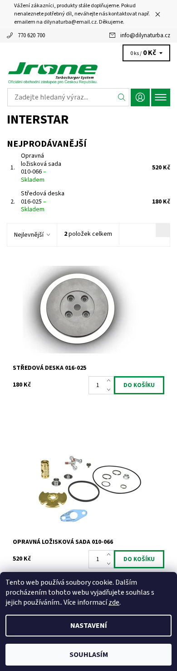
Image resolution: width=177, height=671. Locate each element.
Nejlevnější (29, 234)
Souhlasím (88, 655)
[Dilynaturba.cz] (88, 72)
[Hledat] (121, 97)
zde (113, 602)
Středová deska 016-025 (42, 201)
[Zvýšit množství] (110, 380)
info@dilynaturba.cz (145, 35)
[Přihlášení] (140, 97)
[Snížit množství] (110, 389)
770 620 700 (31, 35)
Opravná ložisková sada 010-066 (41, 167)
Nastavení (88, 626)
